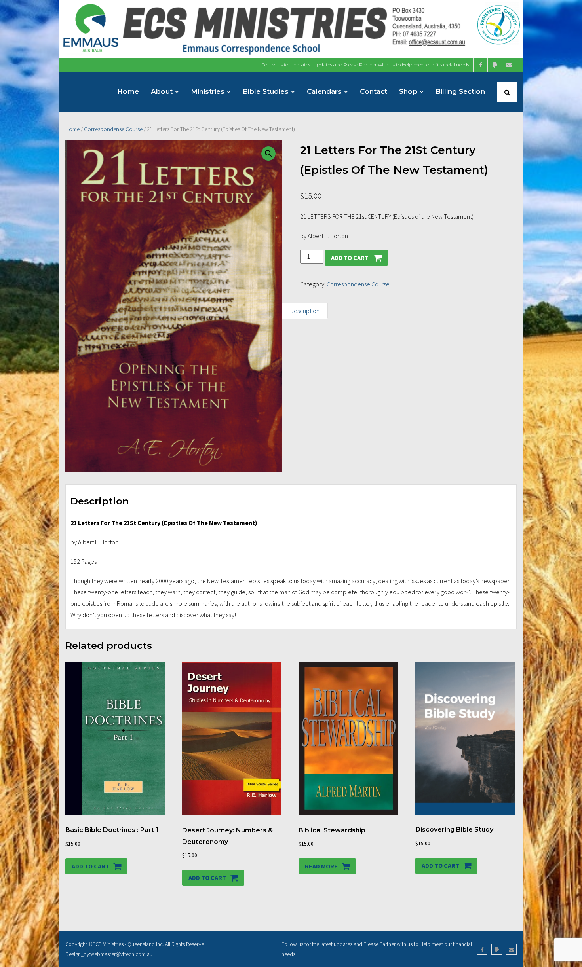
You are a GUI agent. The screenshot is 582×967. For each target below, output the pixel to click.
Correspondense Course (113, 129)
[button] (268, 153)
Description (305, 311)
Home (72, 129)
